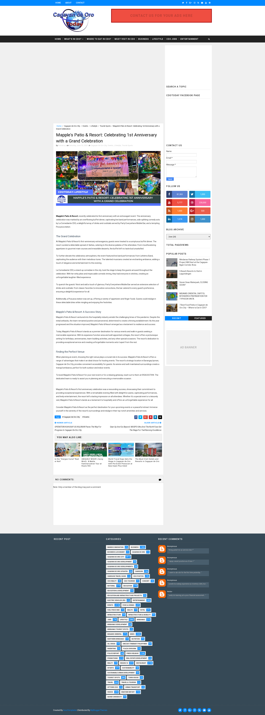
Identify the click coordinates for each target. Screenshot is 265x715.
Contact (80, 3)
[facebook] (186, 3)
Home (58, 3)
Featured (200, 318)
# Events (85, 417)
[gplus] (190, 3)
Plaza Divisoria (129, 648)
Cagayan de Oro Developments (120, 566)
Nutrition (136, 639)
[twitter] (183, 3)
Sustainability (128, 668)
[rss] (198, 3)
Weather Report (128, 692)
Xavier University (114, 697)
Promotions (112, 658)
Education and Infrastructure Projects (124, 595)
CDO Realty (111, 581)
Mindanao (141, 620)
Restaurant (141, 663)
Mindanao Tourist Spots (117, 629)
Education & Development (118, 591)
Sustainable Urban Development (121, 673)
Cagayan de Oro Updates (117, 571)
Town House (133, 677)
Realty (110, 663)
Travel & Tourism (128, 682)
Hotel (142, 610)
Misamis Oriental (114, 634)
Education (127, 586)
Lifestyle (157, 39)
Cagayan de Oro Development (119, 562)
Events (85, 126)
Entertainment (189, 39)
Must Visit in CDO (125, 39)
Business (143, 39)
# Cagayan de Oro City (71, 417)
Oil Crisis (111, 644)
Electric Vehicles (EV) (116, 600)
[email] (202, 3)
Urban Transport (132, 687)
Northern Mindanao (115, 639)
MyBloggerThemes (99, 710)
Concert (145, 581)
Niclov (169, 591)
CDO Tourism (129, 581)
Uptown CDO (112, 687)
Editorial (111, 586)
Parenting (111, 648)
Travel (110, 682)
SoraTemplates (70, 710)
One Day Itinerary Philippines (135, 644)
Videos (110, 692)
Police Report (113, 653)
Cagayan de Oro (138, 552)
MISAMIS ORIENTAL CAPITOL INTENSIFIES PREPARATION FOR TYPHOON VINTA (193, 296)
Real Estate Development (136, 658)
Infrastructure (114, 615)
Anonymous (172, 546)
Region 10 (124, 663)
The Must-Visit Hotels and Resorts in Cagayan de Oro (147, 460)
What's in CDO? (72, 39)
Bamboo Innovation (115, 547)
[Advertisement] (76, 64)
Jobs (109, 620)
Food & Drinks (128, 605)
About (68, 3)
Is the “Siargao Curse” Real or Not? (67, 460)
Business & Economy (116, 552)
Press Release (132, 653)
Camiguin (139, 571)
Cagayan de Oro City (72, 126)
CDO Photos (138, 576)
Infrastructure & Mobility (139, 615)
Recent (176, 318)
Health (130, 610)
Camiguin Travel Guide (116, 576)
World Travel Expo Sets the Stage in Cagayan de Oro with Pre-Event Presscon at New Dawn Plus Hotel (120, 462)
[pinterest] (209, 3)
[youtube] (205, 3)
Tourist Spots (105, 126)
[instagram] (194, 3)
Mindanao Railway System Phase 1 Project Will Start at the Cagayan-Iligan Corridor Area (194, 262)
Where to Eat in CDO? (99, 39)
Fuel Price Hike (113, 610)
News (132, 634)
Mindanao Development (117, 624)
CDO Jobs (171, 39)
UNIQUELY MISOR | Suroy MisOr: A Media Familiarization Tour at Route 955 (92, 462)
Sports (110, 668)
